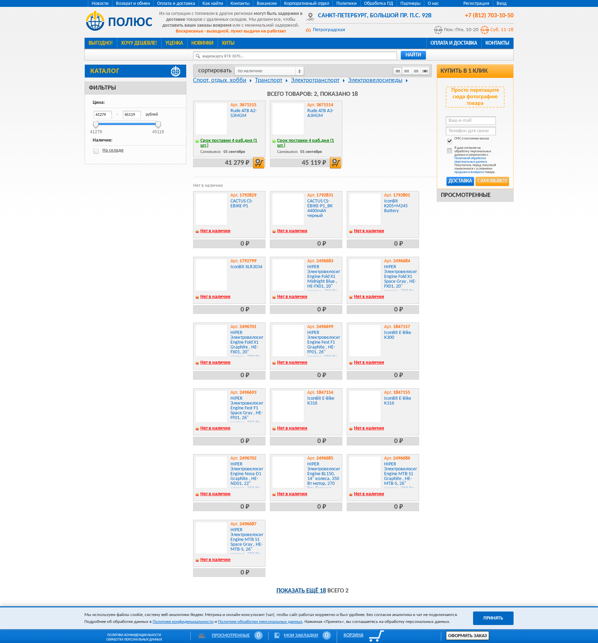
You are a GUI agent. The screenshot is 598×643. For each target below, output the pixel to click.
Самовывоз (492, 181)
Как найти (212, 3)
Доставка (460, 181)
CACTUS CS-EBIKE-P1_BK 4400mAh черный (320, 208)
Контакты (240, 3)
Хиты (228, 43)
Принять (493, 618)
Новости (100, 3)
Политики (346, 3)
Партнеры (410, 3)
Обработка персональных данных (134, 640)
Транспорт (268, 80)
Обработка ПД (378, 3)
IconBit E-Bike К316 (320, 401)
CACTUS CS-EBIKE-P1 (241, 204)
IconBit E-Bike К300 (397, 335)
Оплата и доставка (176, 3)
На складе (113, 150)
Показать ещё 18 (301, 591)
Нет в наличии (215, 231)
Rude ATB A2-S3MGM (243, 113)
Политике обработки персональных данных (260, 621)
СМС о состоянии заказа (471, 139)
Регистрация (476, 3)
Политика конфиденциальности (134, 635)
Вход (502, 3)
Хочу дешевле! (139, 43)
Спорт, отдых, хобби (219, 80)
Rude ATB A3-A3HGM (320, 113)
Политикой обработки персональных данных (470, 160)
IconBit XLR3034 (246, 267)
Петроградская (329, 30)
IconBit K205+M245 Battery (396, 206)
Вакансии (267, 3)
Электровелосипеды (375, 80)
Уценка (174, 43)
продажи (461, 172)
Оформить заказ (467, 636)
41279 (96, 129)
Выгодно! (101, 43)
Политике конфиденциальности (183, 621)
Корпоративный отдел (306, 3)
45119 (158, 129)
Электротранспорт (315, 80)
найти (413, 55)
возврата (477, 172)
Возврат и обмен (133, 3)
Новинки (202, 43)
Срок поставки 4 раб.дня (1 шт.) (228, 143)
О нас (433, 3)
